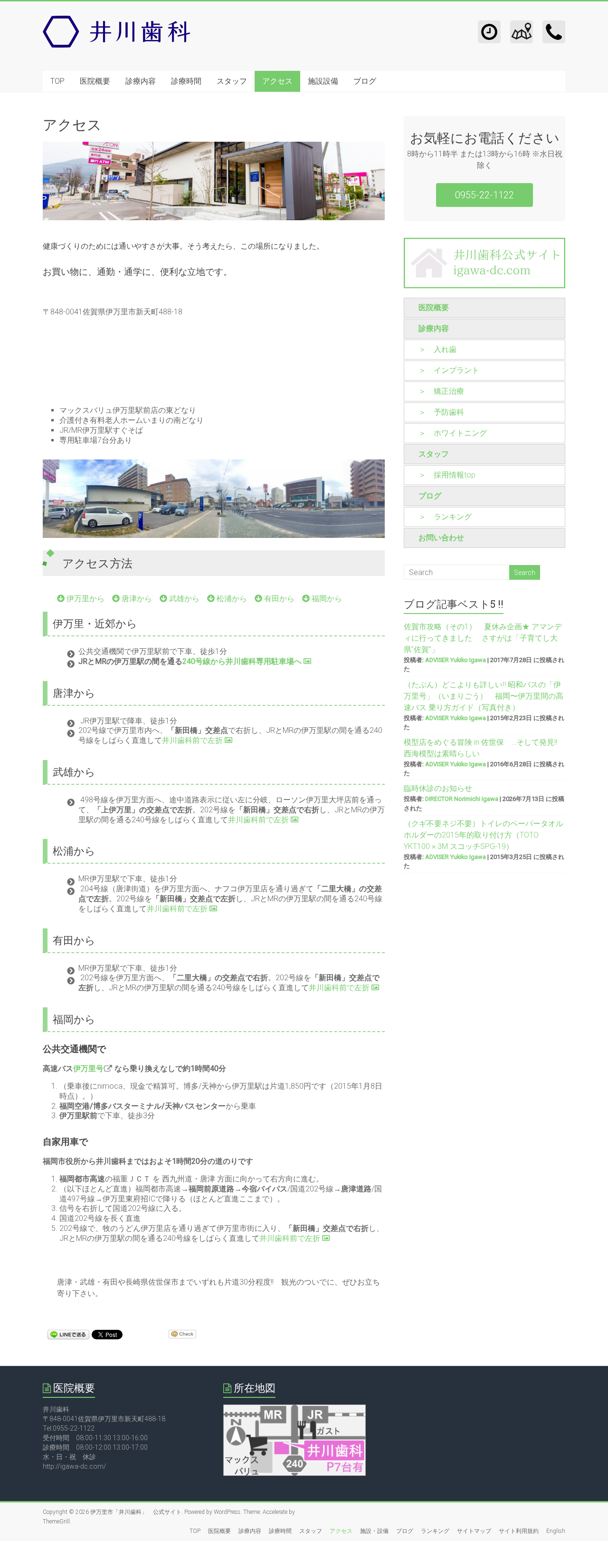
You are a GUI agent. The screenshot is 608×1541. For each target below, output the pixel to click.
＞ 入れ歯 (437, 349)
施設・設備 (374, 1531)
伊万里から (84, 598)
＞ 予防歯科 (441, 412)
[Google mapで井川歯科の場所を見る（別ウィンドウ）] (294, 1409)
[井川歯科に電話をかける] (553, 25)
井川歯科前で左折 (193, 740)
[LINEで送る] (68, 1333)
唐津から (136, 598)
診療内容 (140, 81)
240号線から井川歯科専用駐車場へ (243, 661)
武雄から (183, 598)
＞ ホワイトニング (452, 433)
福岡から (326, 598)
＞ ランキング (445, 516)
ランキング (435, 1531)
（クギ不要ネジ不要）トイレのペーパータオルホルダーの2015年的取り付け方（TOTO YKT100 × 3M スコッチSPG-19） (483, 835)
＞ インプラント (448, 370)
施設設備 (323, 81)
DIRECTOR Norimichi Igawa (461, 798)
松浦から (231, 598)
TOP (57, 81)
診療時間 (186, 81)
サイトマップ (474, 1531)
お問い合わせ (441, 537)
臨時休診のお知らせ (438, 788)
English (555, 1531)
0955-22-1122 (484, 195)
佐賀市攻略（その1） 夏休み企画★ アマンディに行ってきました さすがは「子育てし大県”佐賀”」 (483, 638)
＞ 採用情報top (446, 474)
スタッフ (232, 81)
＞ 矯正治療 (441, 391)
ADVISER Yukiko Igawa (455, 659)
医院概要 (95, 81)
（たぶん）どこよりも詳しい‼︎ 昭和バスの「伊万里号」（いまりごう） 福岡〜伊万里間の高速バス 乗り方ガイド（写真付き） (483, 696)
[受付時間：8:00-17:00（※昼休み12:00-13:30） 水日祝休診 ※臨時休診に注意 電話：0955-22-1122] (489, 25)
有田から (278, 598)
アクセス (277, 81)
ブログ (364, 81)
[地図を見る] (521, 25)
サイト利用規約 (519, 1531)
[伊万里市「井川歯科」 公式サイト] (116, 20)
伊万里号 (88, 1068)
